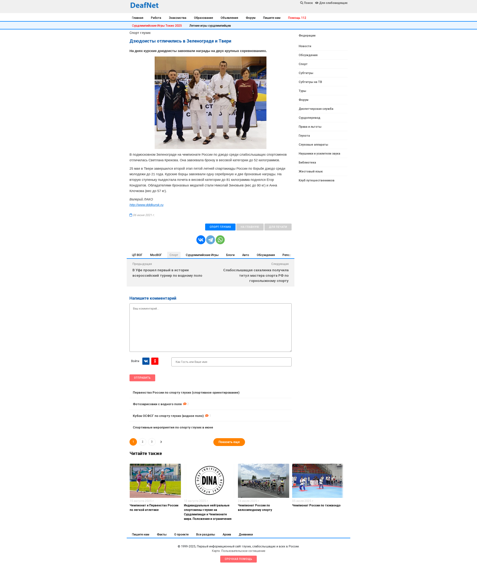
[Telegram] (210, 239)
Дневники (246, 534)
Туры (302, 91)
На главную (250, 226)
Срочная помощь (238, 558)
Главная (137, 18)
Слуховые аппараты (313, 144)
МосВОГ (156, 255)
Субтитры (306, 73)
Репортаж (289, 255)
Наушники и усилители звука (319, 153)
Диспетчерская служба (316, 109)
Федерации (307, 35)
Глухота (304, 135)
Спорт (174, 255)
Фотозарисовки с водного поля (157, 404)
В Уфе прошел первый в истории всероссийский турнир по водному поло (167, 273)
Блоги (230, 255)
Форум (250, 18)
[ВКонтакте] (200, 239)
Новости (305, 46)
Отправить (142, 377)
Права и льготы (310, 126)
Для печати (278, 226)
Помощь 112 (297, 18)
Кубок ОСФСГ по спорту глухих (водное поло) (168, 416)
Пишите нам (271, 18)
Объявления (229, 18)
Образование (203, 18)
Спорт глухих (220, 226)
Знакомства (177, 18)
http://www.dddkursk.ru (146, 205)
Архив (227, 534)
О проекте (181, 534)
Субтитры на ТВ (310, 82)
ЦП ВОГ (137, 255)
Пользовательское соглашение (243, 551)
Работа (156, 18)
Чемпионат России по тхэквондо (316, 505)
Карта (216, 551)
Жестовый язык (311, 171)
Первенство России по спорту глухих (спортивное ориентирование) (186, 392)
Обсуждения (266, 255)
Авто (245, 255)
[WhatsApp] (220, 239)
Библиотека (307, 162)
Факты (162, 534)
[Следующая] (161, 442)
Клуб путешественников (316, 180)
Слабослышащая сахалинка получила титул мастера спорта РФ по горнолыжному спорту (256, 275)
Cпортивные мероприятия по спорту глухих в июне (173, 427)
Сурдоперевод (309, 118)
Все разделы (205, 534)
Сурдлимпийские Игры (202, 255)
